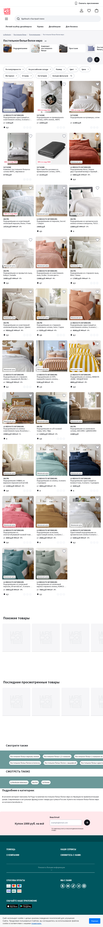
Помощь (10, 849)
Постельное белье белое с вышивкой (60, 763)
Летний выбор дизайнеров (19, 26)
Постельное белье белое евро (53, 35)
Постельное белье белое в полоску (25, 763)
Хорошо (94, 921)
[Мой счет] (81, 10)
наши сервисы (68, 849)
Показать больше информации (51, 867)
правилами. (36, 923)
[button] (96, 10)
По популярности (13, 69)
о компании (12, 855)
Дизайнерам (54, 26)
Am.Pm (35, 782)
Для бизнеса (72, 26)
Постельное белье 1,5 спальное (57, 756)
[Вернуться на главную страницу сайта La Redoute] (7, 11)
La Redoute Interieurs (18, 782)
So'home (45, 782)
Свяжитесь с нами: (70, 855)
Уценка (40, 26)
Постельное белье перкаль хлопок (24, 756)
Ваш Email (54, 817)
